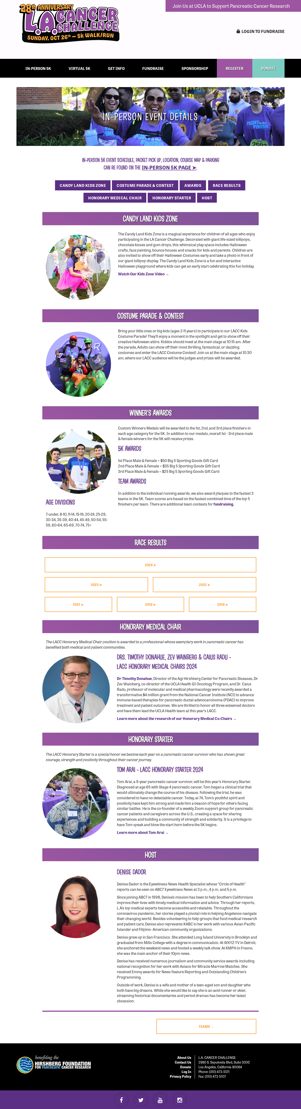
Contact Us (183, 1062)
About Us (184, 1057)
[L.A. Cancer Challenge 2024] (69, 23)
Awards (192, 185)
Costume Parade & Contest (145, 185)
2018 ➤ (222, 604)
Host (207, 198)
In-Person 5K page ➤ (169, 167)
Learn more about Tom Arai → (143, 832)
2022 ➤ (204, 584)
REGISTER (234, 68)
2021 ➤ (78, 604)
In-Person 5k (38, 68)
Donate (185, 1067)
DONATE (268, 68)
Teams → (206, 1026)
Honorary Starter (171, 198)
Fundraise (153, 68)
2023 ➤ (96, 584)
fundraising (223, 504)
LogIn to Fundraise (263, 31)
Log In (186, 1071)
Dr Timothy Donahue (134, 678)
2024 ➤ (150, 565)
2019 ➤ (150, 604)
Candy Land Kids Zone (83, 185)
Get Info (116, 68)
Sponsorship (195, 68)
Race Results (227, 185)
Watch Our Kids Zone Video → (143, 274)
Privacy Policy (180, 1076)
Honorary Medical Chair (115, 198)
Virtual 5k (79, 68)
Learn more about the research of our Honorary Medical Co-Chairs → (177, 718)
